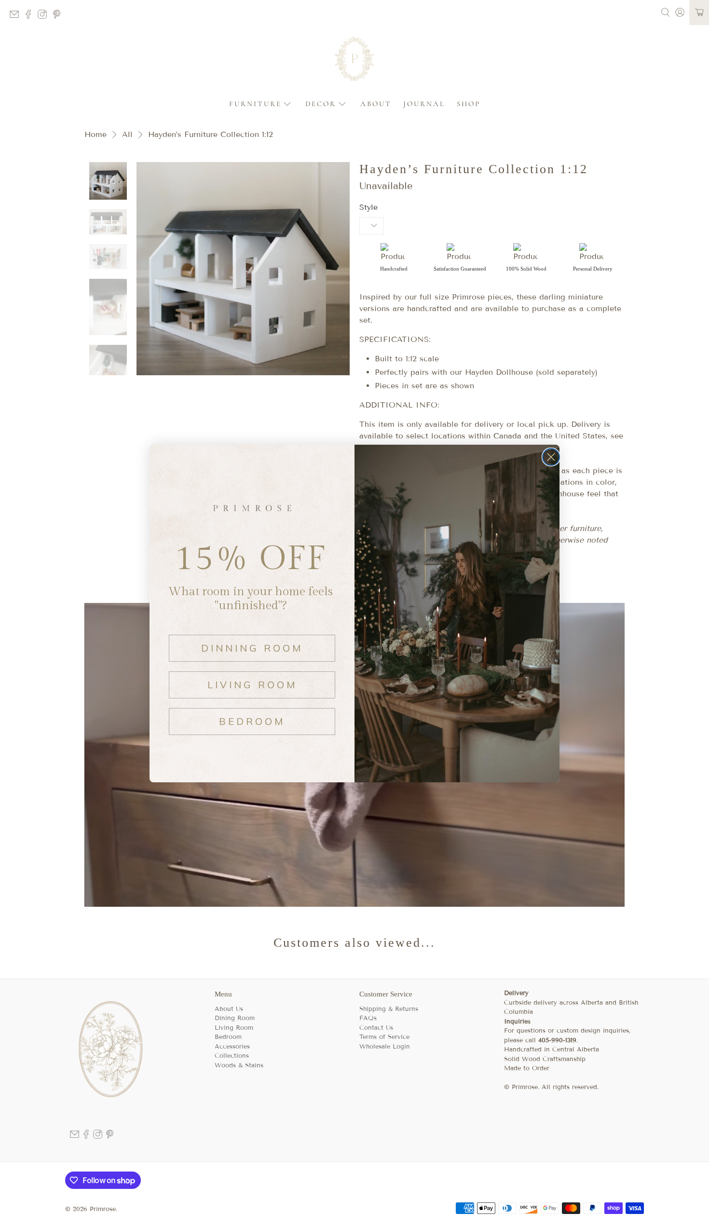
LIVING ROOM (252, 685)
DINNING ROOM (252, 648)
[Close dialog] (551, 457)
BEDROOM (252, 721)
